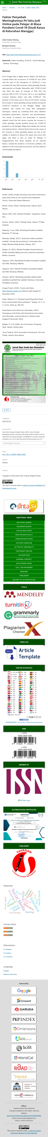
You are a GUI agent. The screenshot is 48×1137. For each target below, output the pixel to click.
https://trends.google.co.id (11, 291)
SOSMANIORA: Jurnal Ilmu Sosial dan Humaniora (24, 722)
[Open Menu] (2, 2)
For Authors (7, 953)
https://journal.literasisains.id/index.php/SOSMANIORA (24, 1116)
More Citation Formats (12, 443)
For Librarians (8, 957)
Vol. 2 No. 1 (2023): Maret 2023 (28, 8)
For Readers (7, 949)
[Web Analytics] (24, 720)
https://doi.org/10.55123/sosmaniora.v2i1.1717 (23, 55)
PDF (7, 410)
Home (4, 8)
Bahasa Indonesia (10, 974)
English (6, 971)
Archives (12, 8)
